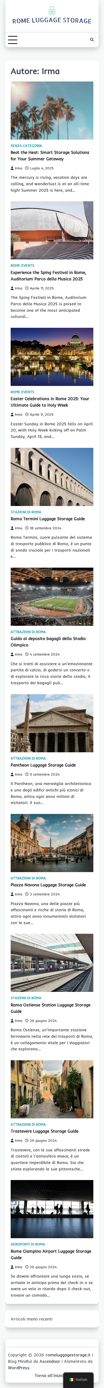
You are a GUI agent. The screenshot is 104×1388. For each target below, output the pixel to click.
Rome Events (22, 265)
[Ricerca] (92, 40)
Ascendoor (49, 1361)
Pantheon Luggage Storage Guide (43, 765)
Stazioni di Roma (26, 512)
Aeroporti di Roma (28, 1244)
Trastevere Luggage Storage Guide (44, 1131)
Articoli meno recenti (32, 1319)
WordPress (18, 1367)
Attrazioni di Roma (28, 632)
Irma (18, 168)
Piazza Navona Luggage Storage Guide (48, 884)
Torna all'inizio (49, 1375)
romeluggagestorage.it (68, 1354)
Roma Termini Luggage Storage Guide (48, 518)
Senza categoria (26, 146)
